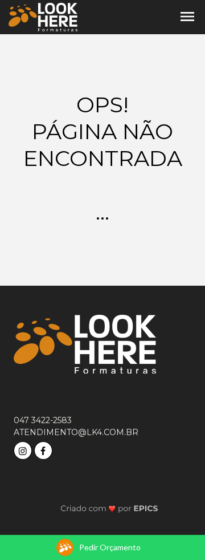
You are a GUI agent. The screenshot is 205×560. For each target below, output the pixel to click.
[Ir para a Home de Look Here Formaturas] (43, 16)
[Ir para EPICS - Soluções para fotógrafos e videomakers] (109, 508)
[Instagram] (24, 449)
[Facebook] (44, 449)
